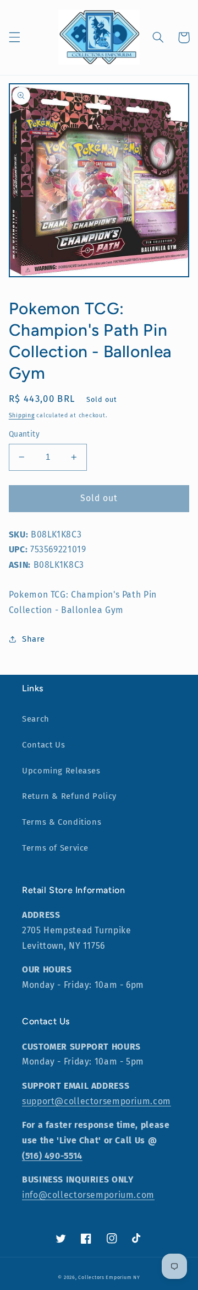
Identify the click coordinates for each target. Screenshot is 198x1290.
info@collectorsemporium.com (88, 1195)
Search (36, 719)
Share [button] (33, 639)
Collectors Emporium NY (109, 1277)
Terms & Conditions (61, 822)
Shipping (22, 415)
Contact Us (43, 745)
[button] (14, 37)
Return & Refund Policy (69, 796)
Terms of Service (55, 848)
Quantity (24, 434)
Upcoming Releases (61, 771)
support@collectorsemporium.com (96, 1101)
